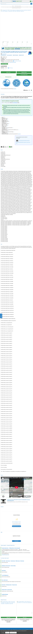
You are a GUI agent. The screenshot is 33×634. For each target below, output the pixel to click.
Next (31, 43)
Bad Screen (4, 584)
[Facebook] (24, 90)
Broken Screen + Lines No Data (7, 589)
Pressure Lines (14, 584)
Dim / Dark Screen (5, 580)
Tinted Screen (13, 560)
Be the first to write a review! (16, 526)
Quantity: (7, 67)
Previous (2, 43)
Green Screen (8, 560)
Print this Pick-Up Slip (12, 62)
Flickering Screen (9, 584)
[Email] (26, 90)
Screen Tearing (13, 565)
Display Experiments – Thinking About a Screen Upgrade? (11, 548)
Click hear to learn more (5, 554)
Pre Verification (15, 102)
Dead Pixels (4, 570)
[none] (16, 25)
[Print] (28, 90)
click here (14, 88)
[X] (29, 90)
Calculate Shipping (4, 63)
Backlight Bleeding (5, 594)
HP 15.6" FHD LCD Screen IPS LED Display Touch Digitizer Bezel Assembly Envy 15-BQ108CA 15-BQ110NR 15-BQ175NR (8, 620)
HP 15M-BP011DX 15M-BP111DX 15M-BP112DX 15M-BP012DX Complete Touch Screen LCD (23, 142)
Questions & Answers (16, 535)
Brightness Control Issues (6, 565)
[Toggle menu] (1, 1)
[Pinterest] (31, 90)
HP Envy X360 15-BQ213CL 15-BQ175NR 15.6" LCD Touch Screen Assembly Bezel (24, 619)
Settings (3, 632)
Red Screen (22, 560)
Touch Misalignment (5, 575)
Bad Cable (3, 560)
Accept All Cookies (13, 632)
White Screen (18, 560)
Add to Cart (8, 617)
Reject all (7, 632)
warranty (19, 133)
